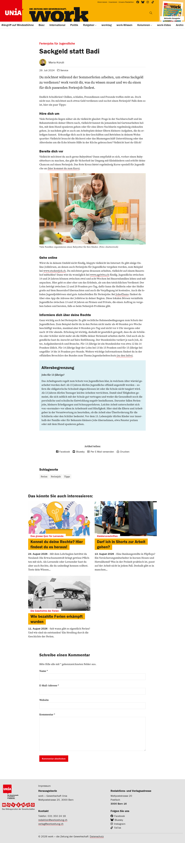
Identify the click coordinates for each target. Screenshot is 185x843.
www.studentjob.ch (54, 271)
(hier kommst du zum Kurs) (63, 168)
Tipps (67, 476)
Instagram (119, 823)
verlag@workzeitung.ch (50, 823)
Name (43, 671)
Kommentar (47, 714)
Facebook (119, 816)
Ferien (44, 476)
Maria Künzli (56, 62)
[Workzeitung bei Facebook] (137, 2)
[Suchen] (150, 12)
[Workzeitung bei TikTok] (153, 2)
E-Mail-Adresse (49, 685)
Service (64, 70)
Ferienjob (56, 476)
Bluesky (119, 820)
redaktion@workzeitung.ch (52, 820)
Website (44, 700)
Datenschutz (97, 836)
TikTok (117, 827)
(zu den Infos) (124, 355)
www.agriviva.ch (99, 274)
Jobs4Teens (122, 294)
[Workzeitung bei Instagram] (147, 2)
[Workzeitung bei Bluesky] (143, 2)
